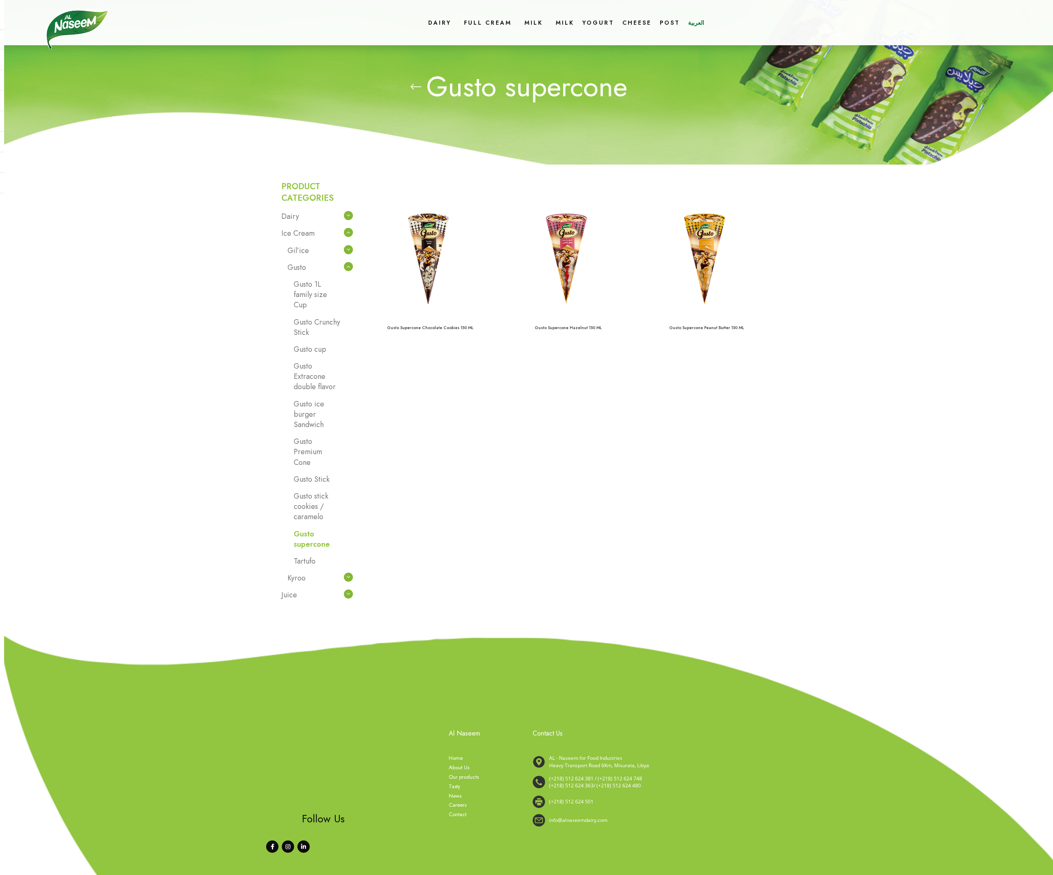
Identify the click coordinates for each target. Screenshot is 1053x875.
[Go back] (416, 87)
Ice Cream (298, 233)
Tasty (454, 786)
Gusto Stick (311, 479)
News (455, 796)
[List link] (652, 782)
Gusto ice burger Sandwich (309, 414)
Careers (457, 805)
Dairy (290, 216)
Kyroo (297, 578)
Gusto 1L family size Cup (310, 294)
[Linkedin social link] (303, 846)
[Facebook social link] (272, 846)
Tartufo (304, 561)
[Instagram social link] (288, 846)
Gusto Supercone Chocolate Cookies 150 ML (430, 328)
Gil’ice (298, 250)
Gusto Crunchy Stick (317, 327)
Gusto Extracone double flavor (315, 376)
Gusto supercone (312, 539)
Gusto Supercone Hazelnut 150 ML (568, 328)
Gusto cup (310, 349)
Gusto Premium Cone (308, 451)
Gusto (297, 267)
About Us (459, 767)
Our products (464, 777)
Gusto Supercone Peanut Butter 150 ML (706, 328)
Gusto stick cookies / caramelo (311, 506)
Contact (457, 814)
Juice (289, 595)
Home (456, 758)
